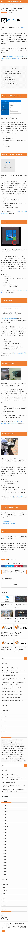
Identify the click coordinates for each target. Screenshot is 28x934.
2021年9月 (5, 829)
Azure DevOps (4, 742)
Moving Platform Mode (14, 750)
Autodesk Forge (6, 710)
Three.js (22, 754)
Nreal (4, 719)
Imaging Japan (4, 748)
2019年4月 (5, 868)
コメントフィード (5, 917)
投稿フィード (4, 915)
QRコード (16, 752)
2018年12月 (5, 871)
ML (8, 750)
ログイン (3, 914)
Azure (4, 713)
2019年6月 (5, 862)
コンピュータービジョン (18, 758)
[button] (26, 1)
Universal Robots (15, 756)
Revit (20, 752)
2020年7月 (5, 844)
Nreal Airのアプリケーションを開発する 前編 (12, 694)
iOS (14, 559)
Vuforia (7, 758)
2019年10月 (5, 859)
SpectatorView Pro (9, 81)
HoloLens (11, 559)
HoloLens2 (22, 746)
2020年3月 (5, 850)
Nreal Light (11, 752)
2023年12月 (5, 805)
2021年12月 (5, 826)
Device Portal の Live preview (12, 71)
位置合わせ (19, 760)
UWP (21, 756)
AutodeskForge (16, 739)
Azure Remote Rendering (6, 744)
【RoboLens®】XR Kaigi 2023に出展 (10, 668)
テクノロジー (5, 12)
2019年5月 (5, 865)
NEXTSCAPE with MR (14, 1)
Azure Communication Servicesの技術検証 (11, 697)
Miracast (6, 75)
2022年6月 (5, 817)
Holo (7, 746)
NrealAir (6, 752)
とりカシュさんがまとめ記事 (19, 353)
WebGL (11, 758)
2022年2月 (5, 823)
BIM (22, 744)
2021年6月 (5, 838)
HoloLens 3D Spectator (9, 523)
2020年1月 (5, 853)
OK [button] (3, 931)
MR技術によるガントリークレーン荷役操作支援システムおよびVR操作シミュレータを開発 (14, 683)
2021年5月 (5, 841)
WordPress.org (4, 919)
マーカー (9, 760)
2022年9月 (5, 811)
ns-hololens (14, 584)
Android (10, 739)
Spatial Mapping (10, 754)
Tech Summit (16, 754)
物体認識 (24, 760)
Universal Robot (8, 756)
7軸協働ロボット (5, 739)
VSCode (3, 758)
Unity (2, 756)
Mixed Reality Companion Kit (9, 318)
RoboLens (5, 722)
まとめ (6, 86)
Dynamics (3, 746)
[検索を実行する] (25, 658)
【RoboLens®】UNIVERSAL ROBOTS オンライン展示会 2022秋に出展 (14, 679)
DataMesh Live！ (7, 521)
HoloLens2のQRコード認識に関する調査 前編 (12, 700)
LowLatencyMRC (8, 77)
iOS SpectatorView (9, 79)
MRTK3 (21, 750)
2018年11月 (5, 874)
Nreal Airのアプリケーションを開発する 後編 (12, 691)
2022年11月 (5, 808)
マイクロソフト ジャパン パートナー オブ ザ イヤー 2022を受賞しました (13, 687)
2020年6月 (5, 847)
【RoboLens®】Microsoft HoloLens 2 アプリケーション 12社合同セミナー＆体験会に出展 (14, 671)
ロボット (14, 760)
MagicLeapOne (17, 748)
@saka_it (23, 27)
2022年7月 (5, 814)
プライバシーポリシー (19, 926)
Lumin (12, 748)
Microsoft (23, 748)
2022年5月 (5, 820)
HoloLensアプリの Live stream (12, 73)
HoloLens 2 (17, 746)
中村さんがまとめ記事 (17, 497)
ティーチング (4, 760)
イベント (5, 725)
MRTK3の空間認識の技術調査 (8, 675)
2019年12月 (5, 856)
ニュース (4, 731)
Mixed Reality (4, 750)
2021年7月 (5, 835)
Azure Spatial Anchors (16, 744)
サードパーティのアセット (11, 84)
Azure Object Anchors (12, 742)
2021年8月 (5, 832)
